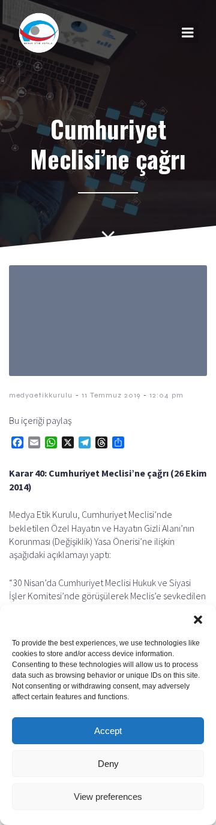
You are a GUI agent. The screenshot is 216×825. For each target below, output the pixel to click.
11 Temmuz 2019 (111, 395)
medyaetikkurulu (41, 395)
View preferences (108, 796)
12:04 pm (166, 395)
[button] (198, 620)
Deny (108, 764)
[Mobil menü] (188, 33)
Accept (108, 731)
